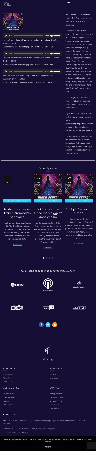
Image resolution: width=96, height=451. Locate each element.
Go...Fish (53, 374)
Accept (48, 447)
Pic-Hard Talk (21, 201)
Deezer (45, 47)
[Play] (6, 36)
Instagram (87, 130)
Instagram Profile (56, 394)
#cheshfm (54, 378)
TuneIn (37, 47)
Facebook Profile (56, 397)
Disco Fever (12, 201)
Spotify (30, 47)
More (50, 82)
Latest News (55, 408)
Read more (17, 244)
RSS (51, 47)
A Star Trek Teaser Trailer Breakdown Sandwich (17, 213)
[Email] (54, 324)
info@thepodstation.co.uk (76, 146)
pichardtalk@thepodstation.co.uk (79, 123)
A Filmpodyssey (9, 374)
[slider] (57, 35)
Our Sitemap (8, 404)
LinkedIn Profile (56, 401)
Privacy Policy (8, 394)
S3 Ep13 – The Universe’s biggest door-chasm (48, 213)
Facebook (70, 130)
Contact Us (54, 404)
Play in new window (31, 40)
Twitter (78, 130)
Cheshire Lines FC (10, 397)
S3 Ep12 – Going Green (79, 211)
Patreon (79, 143)
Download (45, 40)
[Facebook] (41, 324)
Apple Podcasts (19, 47)
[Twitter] (48, 324)
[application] (32, 35)
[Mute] (51, 36)
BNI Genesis (8, 382)
